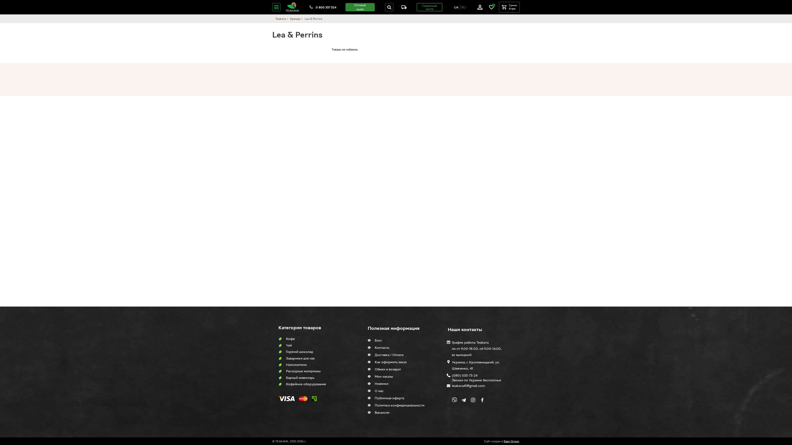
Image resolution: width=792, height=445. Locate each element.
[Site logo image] (292, 11)
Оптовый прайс (360, 7)
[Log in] (479, 8)
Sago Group (511, 441)
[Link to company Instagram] (473, 400)
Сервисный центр (429, 7)
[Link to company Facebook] (482, 400)
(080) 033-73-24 (464, 375)
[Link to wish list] (491, 8)
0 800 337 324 (326, 7)
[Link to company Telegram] (463, 400)
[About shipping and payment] (402, 8)
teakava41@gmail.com (468, 386)
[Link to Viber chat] (454, 400)
